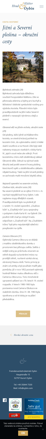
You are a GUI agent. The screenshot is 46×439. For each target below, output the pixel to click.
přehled (23, 313)
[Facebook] (5, 400)
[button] (40, 6)
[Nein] (43, 429)
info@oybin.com (25, 388)
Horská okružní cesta (23, 335)
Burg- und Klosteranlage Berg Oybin (34, 412)
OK (23, 433)
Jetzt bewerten (34, 417)
